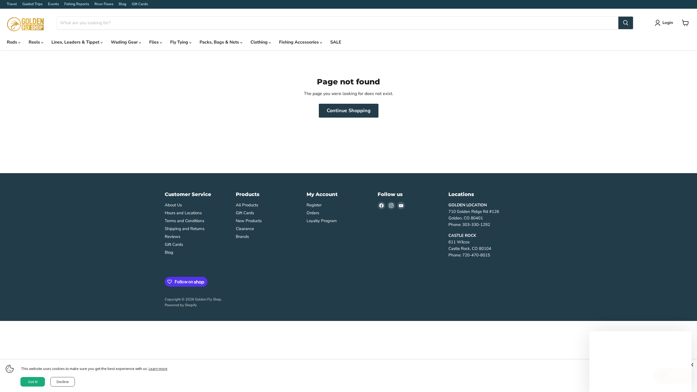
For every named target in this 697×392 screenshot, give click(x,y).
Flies (154, 42)
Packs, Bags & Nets (220, 42)
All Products (247, 205)
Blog (122, 4)
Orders (313, 213)
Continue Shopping (349, 110)
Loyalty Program (322, 220)
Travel (12, 4)
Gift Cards (140, 4)
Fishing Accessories (299, 42)
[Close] (691, 364)
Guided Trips (32, 4)
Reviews (172, 236)
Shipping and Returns (184, 228)
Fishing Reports (76, 4)
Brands (242, 236)
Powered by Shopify (181, 305)
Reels (35, 42)
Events (53, 4)
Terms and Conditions (184, 220)
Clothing (259, 42)
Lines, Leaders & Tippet (75, 42)
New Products (249, 220)
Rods (12, 42)
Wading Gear (125, 42)
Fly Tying (179, 42)
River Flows (103, 4)
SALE (335, 42)
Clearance (245, 228)
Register (314, 205)
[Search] (625, 23)
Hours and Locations (183, 213)
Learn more (158, 368)
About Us (173, 205)
